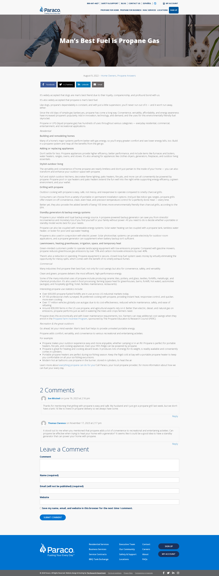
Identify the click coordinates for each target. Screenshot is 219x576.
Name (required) (49, 475)
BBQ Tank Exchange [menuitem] (98, 559)
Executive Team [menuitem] (127, 544)
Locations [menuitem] (162, 10)
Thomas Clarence (57, 423)
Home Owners (108, 75)
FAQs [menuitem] (144, 559)
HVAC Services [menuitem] (149, 10)
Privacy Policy (128, 573)
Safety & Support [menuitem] (109, 3)
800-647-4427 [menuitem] (93, 3)
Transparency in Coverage (144, 573)
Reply (175, 416)
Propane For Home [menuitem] (110, 10)
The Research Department (96, 573)
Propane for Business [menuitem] (130, 10)
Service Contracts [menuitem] (98, 554)
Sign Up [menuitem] (173, 10)
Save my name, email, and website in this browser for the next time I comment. (87, 508)
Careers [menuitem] (146, 549)
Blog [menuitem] (123, 3)
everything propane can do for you (77, 365)
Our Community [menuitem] (127, 549)
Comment (45, 456)
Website (44, 497)
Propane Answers (126, 75)
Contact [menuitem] (146, 544)
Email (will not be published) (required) (62, 486)
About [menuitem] (145, 554)
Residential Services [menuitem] (99, 544)
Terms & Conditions (114, 573)
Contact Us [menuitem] (134, 3)
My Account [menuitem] (172, 3)
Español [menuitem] (147, 3)
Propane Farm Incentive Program (70, 318)
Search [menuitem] (155, 3)
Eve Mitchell (54, 398)
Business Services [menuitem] (97, 549)
